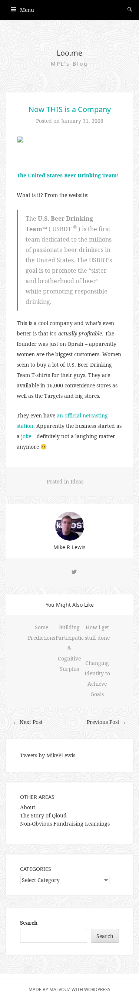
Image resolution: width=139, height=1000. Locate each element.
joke (26, 436)
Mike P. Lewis (69, 547)
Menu (27, 9)
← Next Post (28, 721)
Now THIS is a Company (70, 109)
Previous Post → (106, 721)
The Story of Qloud (43, 815)
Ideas (76, 481)
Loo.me (69, 53)
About (27, 807)
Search (28, 922)
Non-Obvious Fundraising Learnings (65, 823)
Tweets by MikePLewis (47, 755)
